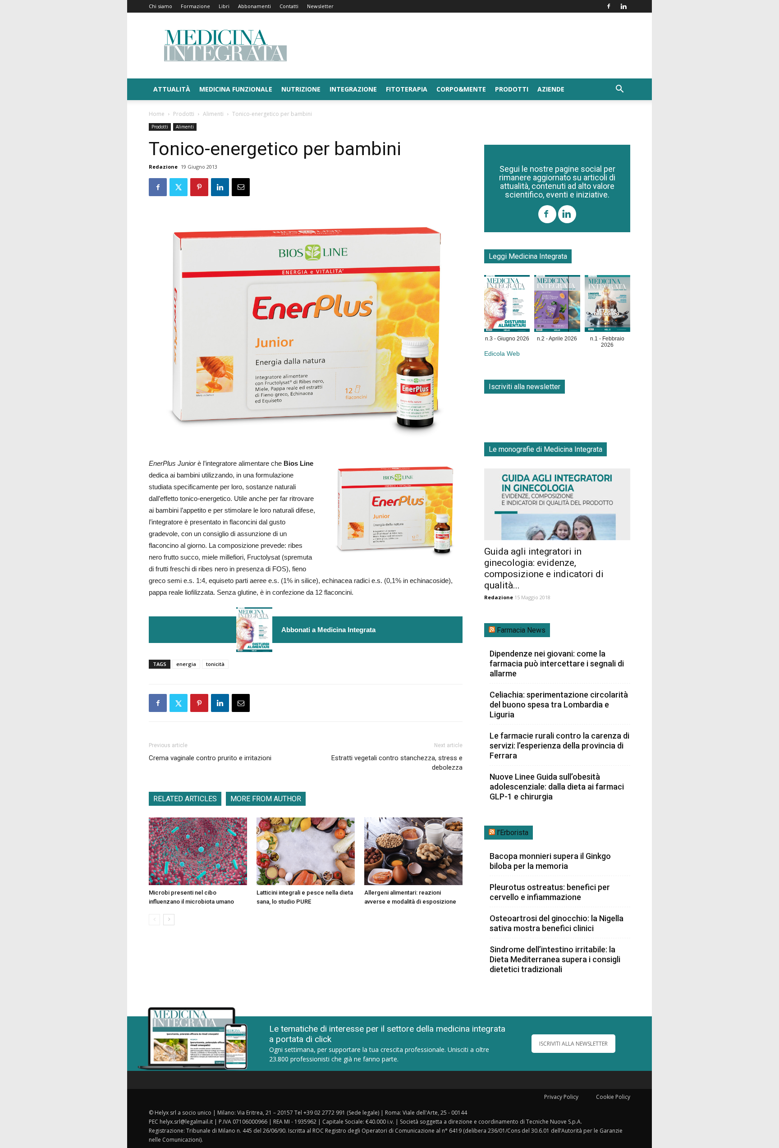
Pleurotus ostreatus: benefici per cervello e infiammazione (550, 892)
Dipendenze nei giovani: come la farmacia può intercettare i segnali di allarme (557, 663)
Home (157, 114)
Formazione (195, 6)
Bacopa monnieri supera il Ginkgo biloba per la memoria (550, 861)
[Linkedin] (623, 6)
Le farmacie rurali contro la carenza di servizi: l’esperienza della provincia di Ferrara (559, 745)
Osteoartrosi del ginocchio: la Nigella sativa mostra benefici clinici (556, 923)
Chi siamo (160, 6)
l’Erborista (512, 832)
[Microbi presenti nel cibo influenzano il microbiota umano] (198, 851)
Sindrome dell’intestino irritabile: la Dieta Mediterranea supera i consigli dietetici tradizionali (555, 959)
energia (186, 664)
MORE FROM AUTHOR (265, 798)
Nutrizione (301, 89)
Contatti (289, 6)
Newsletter (320, 6)
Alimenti (213, 114)
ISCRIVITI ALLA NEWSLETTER (573, 1043)
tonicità (215, 664)
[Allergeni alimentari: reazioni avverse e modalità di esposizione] (413, 851)
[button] (619, 90)
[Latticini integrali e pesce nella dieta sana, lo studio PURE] (306, 851)
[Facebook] (608, 6)
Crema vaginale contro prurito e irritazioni (210, 758)
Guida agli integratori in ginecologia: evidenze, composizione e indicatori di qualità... (544, 568)
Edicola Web (502, 353)
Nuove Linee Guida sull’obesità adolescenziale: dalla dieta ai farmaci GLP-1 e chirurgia (557, 786)
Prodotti (511, 89)
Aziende (550, 89)
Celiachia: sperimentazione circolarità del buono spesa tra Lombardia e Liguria (559, 704)
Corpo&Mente (461, 89)
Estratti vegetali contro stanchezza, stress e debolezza (397, 762)
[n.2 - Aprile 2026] (557, 305)
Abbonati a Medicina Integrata (328, 630)
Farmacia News (521, 630)
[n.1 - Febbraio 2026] (607, 305)
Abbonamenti (254, 6)
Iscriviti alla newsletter (524, 386)
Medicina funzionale (235, 89)
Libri (224, 6)
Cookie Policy (613, 1097)
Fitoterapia (406, 89)
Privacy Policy (561, 1097)
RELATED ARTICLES (185, 798)
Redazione (163, 166)
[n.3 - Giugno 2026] (254, 629)
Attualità (171, 89)
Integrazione (353, 89)
